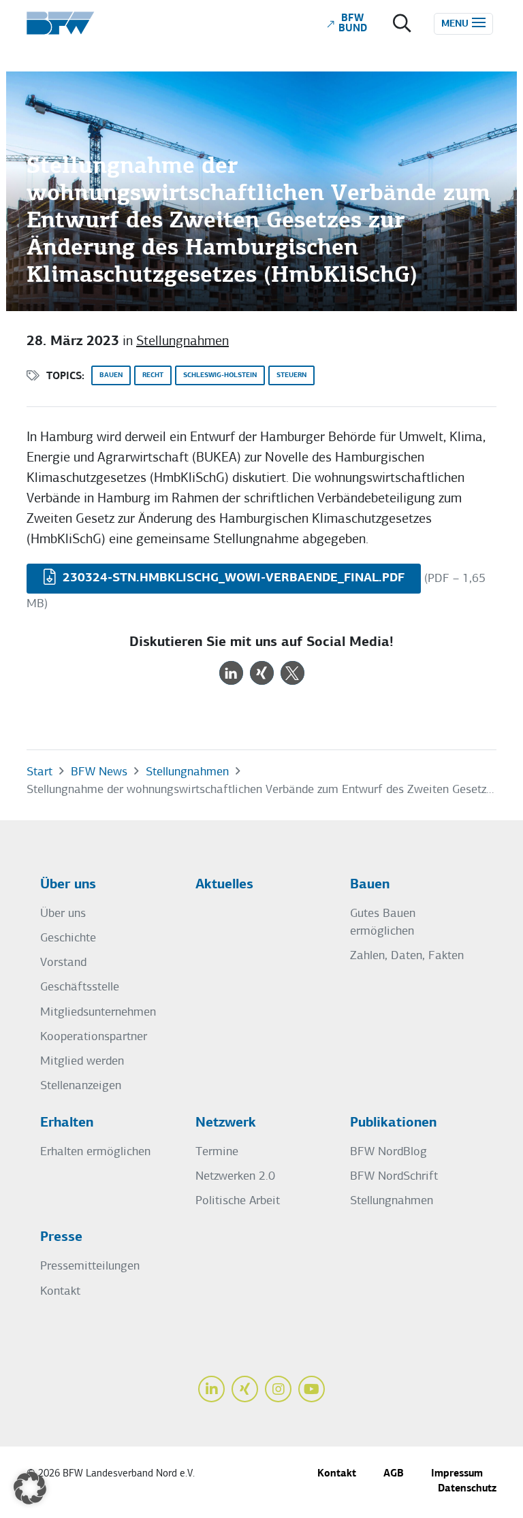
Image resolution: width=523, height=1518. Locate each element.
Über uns (68, 885)
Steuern (291, 375)
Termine (216, 1152)
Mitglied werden (82, 1061)
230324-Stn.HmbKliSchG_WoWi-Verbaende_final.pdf (232, 578)
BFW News (99, 772)
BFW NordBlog (388, 1152)
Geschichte (68, 938)
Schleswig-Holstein (220, 375)
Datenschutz (467, 1489)
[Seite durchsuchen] (402, 25)
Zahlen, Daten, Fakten (407, 956)
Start (39, 772)
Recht (152, 375)
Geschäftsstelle (79, 987)
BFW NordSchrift (394, 1176)
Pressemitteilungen (90, 1266)
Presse (61, 1237)
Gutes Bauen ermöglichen (382, 922)
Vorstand (63, 963)
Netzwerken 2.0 (235, 1176)
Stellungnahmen (182, 342)
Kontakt (60, 1291)
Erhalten (66, 1123)
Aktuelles (224, 885)
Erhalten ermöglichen (95, 1152)
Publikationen (393, 1123)
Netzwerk (225, 1123)
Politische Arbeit (237, 1201)
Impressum (457, 1474)
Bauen (111, 375)
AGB (393, 1474)
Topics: (65, 377)
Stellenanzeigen (80, 1086)
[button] (231, 673)
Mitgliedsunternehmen (98, 1012)
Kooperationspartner (93, 1037)
